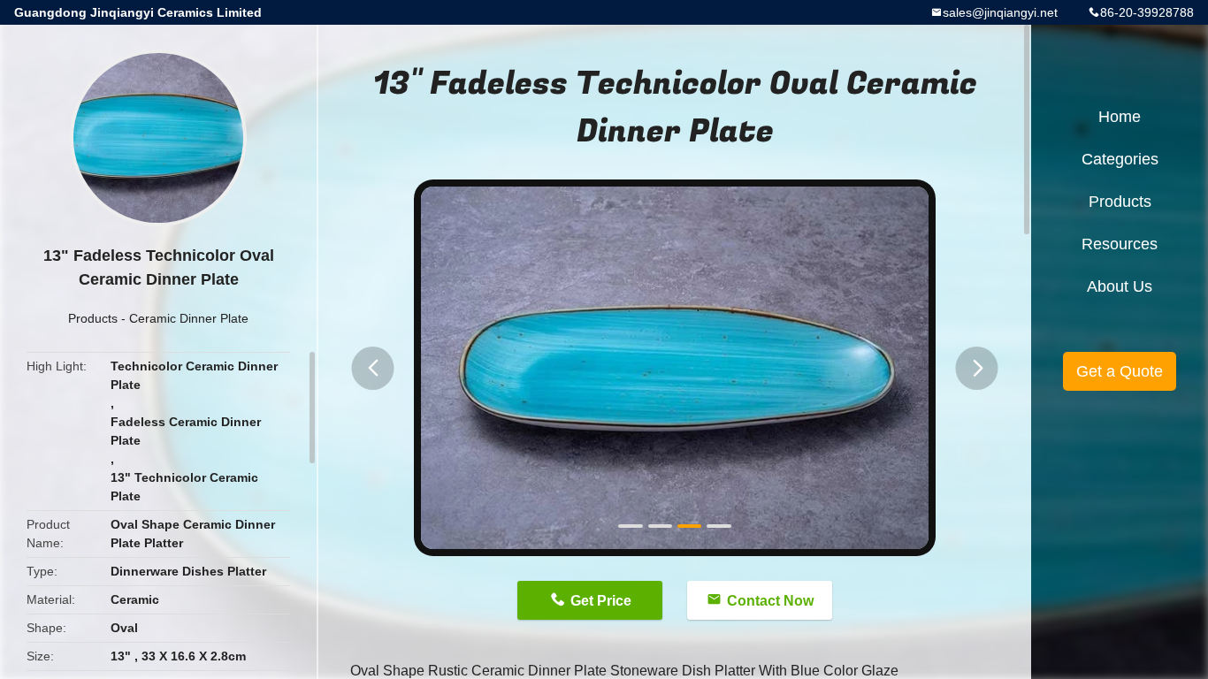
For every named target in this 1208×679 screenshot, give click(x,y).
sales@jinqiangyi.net (1000, 12)
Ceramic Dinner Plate (188, 318)
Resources (1120, 244)
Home (1119, 117)
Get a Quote (1119, 371)
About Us (1119, 286)
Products (93, 318)
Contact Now (770, 600)
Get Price (600, 600)
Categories (1120, 159)
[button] (373, 368)
